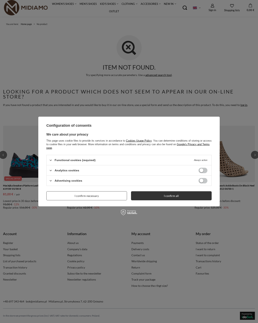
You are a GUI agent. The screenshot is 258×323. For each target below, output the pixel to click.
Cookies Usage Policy (139, 140)
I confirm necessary (87, 195)
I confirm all (171, 195)
